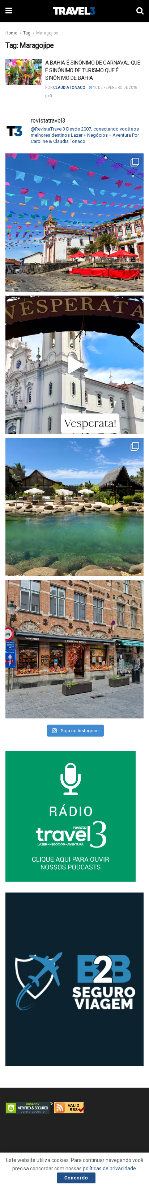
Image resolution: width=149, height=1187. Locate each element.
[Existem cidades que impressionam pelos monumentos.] (74, 222)
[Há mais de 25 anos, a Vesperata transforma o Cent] (74, 365)
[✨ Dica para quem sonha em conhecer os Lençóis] (74, 507)
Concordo (76, 1177)
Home (11, 33)
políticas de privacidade (109, 1168)
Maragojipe (47, 33)
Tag (26, 33)
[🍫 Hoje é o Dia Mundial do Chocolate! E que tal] (74, 649)
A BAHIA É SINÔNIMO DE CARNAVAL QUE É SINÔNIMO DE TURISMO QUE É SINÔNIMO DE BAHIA (92, 70)
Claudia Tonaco (69, 88)
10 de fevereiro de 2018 (114, 88)
